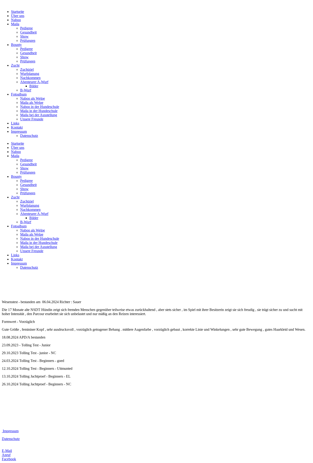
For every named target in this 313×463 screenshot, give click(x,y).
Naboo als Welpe (32, 98)
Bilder (33, 86)
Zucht (15, 65)
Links (15, 123)
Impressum (19, 131)
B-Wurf (25, 90)
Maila (15, 24)
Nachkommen (30, 78)
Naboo (16, 20)
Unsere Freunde (31, 119)
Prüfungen (27, 40)
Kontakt (17, 127)
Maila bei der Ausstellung (38, 115)
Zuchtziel (27, 69)
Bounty (16, 45)
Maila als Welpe (31, 102)
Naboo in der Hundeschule (39, 107)
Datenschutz (29, 136)
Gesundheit (28, 32)
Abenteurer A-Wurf (34, 82)
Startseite (17, 12)
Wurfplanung (29, 74)
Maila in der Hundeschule (39, 111)
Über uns (17, 16)
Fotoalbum (19, 94)
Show (24, 36)
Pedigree (26, 28)
